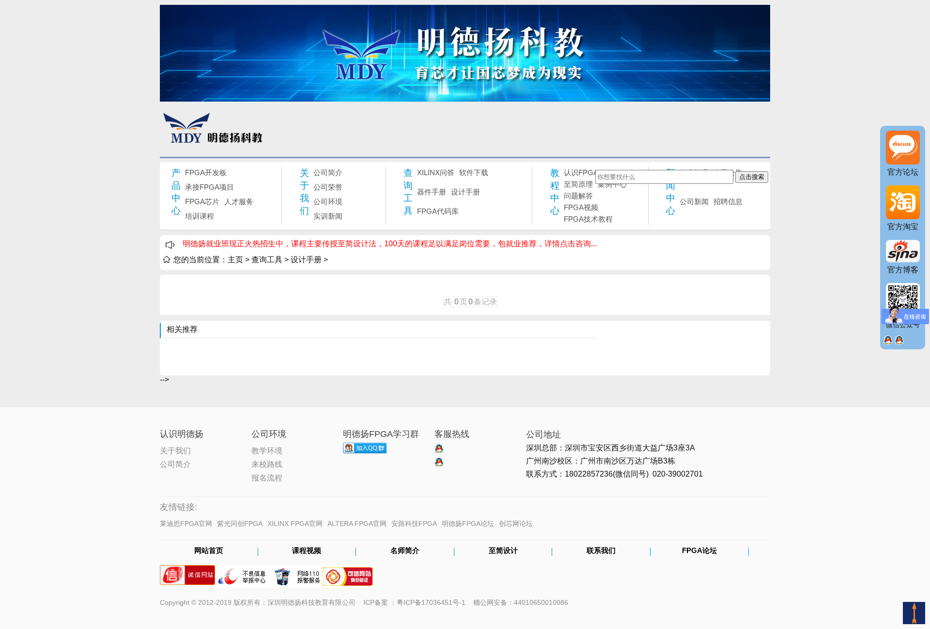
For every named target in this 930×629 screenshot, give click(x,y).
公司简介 (327, 172)
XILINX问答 (435, 172)
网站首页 (208, 551)
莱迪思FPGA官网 (186, 523)
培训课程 (199, 216)
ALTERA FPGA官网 (357, 523)
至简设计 (503, 551)
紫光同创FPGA (240, 523)
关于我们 (304, 192)
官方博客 (902, 270)
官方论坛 (902, 172)
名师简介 (404, 551)
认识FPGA (581, 172)
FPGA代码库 (438, 211)
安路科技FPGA (414, 523)
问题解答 (578, 196)
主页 (235, 259)
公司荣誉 (327, 187)
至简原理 (578, 184)
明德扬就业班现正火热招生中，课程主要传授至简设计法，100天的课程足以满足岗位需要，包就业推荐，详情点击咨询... (390, 244)
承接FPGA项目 (209, 187)
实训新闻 (327, 216)
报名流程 (266, 477)
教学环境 (266, 450)
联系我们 (601, 551)
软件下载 (473, 172)
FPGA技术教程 (588, 219)
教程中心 (554, 192)
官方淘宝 (902, 227)
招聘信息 (728, 201)
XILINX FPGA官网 (295, 523)
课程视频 (306, 551)
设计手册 (465, 192)
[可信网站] (347, 572)
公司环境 (327, 201)
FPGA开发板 (206, 172)
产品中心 (176, 192)
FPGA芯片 (202, 201)
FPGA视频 (581, 207)
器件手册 (431, 192)
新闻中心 (670, 192)
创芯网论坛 (516, 523)
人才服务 (238, 201)
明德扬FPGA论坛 (468, 523)
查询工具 (408, 192)
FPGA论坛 (699, 551)
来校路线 (266, 463)
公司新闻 (694, 201)
